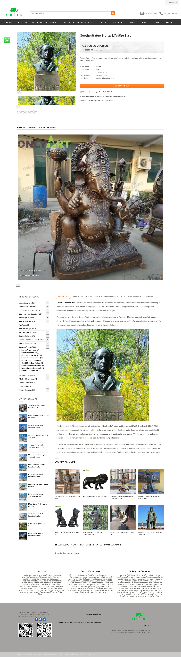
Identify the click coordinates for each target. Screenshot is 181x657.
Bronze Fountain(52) (27, 382)
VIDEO (133, 22)
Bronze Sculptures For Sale (108, 96)
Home (9, 22)
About (145, 22)
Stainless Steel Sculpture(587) (30, 314)
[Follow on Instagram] (40, 619)
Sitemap (60, 654)
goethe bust (87, 100)
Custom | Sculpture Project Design (37, 22)
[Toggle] (47, 302)
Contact (170, 22)
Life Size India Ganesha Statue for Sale (32, 270)
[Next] (19, 106)
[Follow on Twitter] (44, 619)
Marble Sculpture (94, 622)
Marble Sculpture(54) (27, 390)
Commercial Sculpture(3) (28, 306)
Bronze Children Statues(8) (31, 360)
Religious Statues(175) (28, 375)
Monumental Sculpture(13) (29, 310)
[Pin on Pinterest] (31, 111)
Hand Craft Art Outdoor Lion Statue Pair (67, 533)
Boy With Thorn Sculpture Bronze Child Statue (149, 497)
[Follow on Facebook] (36, 619)
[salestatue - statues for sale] (14, 12)
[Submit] (113, 13)
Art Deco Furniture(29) (28, 332)
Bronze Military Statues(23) (31, 355)
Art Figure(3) (24, 325)
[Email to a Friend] (27, 111)
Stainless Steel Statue (65, 622)
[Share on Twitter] (23, 111)
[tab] (63, 296)
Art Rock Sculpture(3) (27, 329)
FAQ (157, 22)
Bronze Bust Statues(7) (29, 371)
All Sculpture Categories (78, 22)
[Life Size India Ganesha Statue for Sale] (90, 207)
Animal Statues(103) (27, 321)
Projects (118, 22)
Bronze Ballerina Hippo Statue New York (122, 533)
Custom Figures (122, 96)
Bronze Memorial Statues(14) (32, 358)
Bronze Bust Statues (92, 96)
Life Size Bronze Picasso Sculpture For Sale (67, 497)
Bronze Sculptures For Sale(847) (31, 340)
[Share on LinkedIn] (35, 111)
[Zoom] (20, 91)
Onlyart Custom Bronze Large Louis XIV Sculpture (150, 533)
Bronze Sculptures (80, 654)
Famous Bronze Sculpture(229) (32, 368)
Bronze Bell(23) (25, 386)
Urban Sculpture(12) (27, 303)
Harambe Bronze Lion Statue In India (95, 496)
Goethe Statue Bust (107, 100)
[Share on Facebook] (19, 111)
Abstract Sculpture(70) (28, 379)
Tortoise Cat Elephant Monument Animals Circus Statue (121, 497)
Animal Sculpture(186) (27, 343)
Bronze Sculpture (81, 622)
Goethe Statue (96, 100)
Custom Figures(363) (27, 347)
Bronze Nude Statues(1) (30, 353)
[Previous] (17, 106)
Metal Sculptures (92, 654)
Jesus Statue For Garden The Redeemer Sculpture (92, 533)
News (103, 22)
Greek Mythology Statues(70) (32, 363)
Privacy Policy (68, 654)
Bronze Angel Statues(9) (30, 350)
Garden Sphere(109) (27, 336)
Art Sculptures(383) (26, 318)
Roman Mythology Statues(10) (32, 366)
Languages (171, 2)
